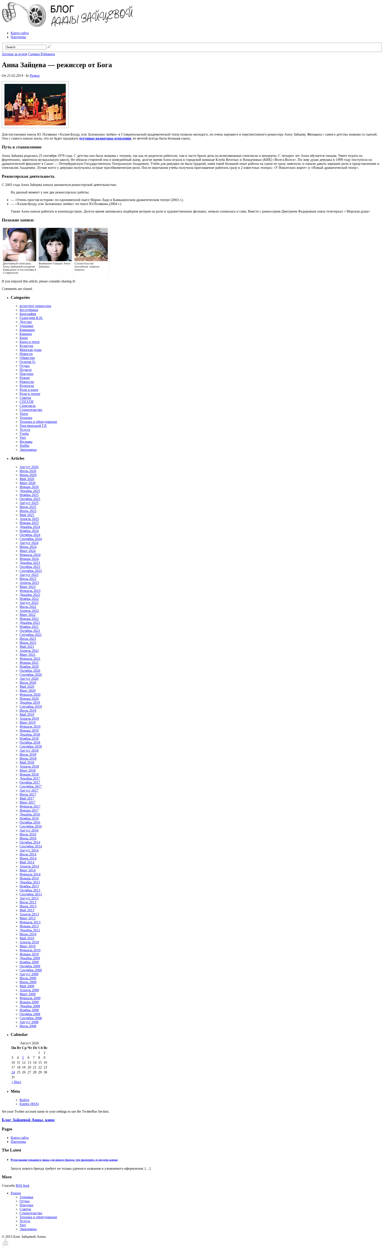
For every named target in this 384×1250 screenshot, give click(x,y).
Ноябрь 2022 (29, 599)
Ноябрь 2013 (29, 886)
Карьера (26, 334)
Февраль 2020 (30, 694)
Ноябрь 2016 (29, 818)
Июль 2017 (28, 794)
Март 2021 (28, 655)
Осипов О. (28, 362)
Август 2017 (29, 790)
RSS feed (22, 1185)
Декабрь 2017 (30, 778)
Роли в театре (30, 394)
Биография (28, 314)
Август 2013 (29, 898)
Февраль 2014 (30, 874)
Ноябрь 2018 (29, 738)
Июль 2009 (28, 978)
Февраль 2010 (30, 950)
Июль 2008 (28, 1026)
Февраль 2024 (30, 555)
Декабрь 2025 (30, 491)
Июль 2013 (28, 902)
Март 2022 (28, 615)
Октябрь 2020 (30, 670)
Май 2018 (27, 762)
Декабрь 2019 (30, 702)
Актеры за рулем (14, 54)
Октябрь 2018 (30, 742)
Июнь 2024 (28, 547)
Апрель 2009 (29, 990)
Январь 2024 (29, 559)
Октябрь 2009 (30, 966)
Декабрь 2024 (30, 527)
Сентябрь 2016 (31, 826)
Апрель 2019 (29, 718)
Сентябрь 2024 (31, 539)
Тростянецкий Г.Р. (33, 426)
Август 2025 (29, 503)
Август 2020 (29, 678)
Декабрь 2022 (30, 595)
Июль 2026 (28, 471)
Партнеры (18, 37)
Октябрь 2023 (30, 567)
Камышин (27, 330)
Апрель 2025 (29, 519)
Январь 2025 (29, 523)
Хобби (24, 446)
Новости (26, 354)
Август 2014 (29, 850)
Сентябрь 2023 (31, 571)
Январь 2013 (29, 926)
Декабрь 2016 (30, 814)
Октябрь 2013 (30, 890)
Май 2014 (27, 862)
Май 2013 (27, 910)
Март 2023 (28, 587)
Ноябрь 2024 (29, 531)
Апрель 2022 (29, 611)
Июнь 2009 (28, 982)
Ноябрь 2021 (29, 627)
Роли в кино (29, 390)
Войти (24, 1100)
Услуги (25, 430)
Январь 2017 (29, 810)
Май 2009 (27, 986)
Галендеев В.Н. (31, 318)
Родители (27, 386)
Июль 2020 (28, 682)
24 (13, 1072)
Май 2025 (27, 515)
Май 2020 (27, 686)
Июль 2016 (28, 834)
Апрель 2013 (29, 914)
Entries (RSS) (29, 1104)
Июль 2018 (28, 754)
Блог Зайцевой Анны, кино (28, 1120)
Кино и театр (30, 342)
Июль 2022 (28, 607)
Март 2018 (28, 770)
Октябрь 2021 (30, 631)
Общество (27, 358)
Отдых (25, 366)
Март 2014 (28, 870)
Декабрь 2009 (30, 958)
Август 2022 (29, 603)
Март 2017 (28, 802)
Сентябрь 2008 (31, 1018)
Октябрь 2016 (30, 822)
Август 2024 (29, 543)
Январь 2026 (29, 487)
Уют (23, 438)
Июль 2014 (28, 854)
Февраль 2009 (30, 998)
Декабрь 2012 (30, 930)
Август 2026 (29, 467)
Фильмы (26, 442)
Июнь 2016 (28, 838)
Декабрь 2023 (30, 563)
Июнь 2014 (28, 858)
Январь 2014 (29, 878)
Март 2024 (28, 551)
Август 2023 (29, 575)
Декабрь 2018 (30, 734)
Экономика (28, 449)
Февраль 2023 (30, 591)
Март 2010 (28, 946)
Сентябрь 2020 (31, 674)
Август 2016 (29, 830)
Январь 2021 (29, 662)
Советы (25, 398)
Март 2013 (28, 918)
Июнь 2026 (28, 475)
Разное (35, 75)
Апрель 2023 (29, 583)
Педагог (26, 370)
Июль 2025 (28, 507)
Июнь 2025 (28, 511)
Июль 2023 (28, 579)
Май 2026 (27, 479)
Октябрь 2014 (30, 842)
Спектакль (28, 406)
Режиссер (27, 382)
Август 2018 (29, 750)
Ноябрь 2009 (29, 962)
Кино (24, 338)
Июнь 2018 (28, 758)
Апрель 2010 (29, 942)
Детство (26, 322)
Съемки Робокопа (41, 54)
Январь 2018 (29, 774)
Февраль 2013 (30, 922)
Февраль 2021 (30, 658)
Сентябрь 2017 (31, 786)
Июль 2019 (28, 710)
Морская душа (30, 350)
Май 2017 (27, 798)
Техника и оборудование (38, 422)
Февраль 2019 (30, 726)
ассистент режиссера (35, 306)
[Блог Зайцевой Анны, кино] (68, 25)
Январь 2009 (29, 1002)
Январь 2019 (29, 730)
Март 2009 (28, 994)
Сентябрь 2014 (31, 846)
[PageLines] (5, 1246)
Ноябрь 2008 (29, 1010)
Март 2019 (28, 722)
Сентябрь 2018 (31, 746)
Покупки (26, 374)
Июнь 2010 (28, 934)
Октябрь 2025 (30, 499)
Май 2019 (27, 714)
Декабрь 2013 (30, 882)
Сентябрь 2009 (31, 970)
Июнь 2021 (28, 643)
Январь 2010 (29, 954)
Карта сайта (20, 33)
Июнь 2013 (28, 906)
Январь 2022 (29, 619)
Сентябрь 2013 (31, 894)
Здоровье (26, 326)
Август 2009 (29, 974)
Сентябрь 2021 (31, 635)
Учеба (24, 434)
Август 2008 (29, 1022)
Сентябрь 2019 (31, 706)
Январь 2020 (29, 698)
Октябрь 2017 (30, 782)
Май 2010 (27, 938)
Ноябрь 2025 (29, 495)
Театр (24, 414)
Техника (26, 418)
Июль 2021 (28, 639)
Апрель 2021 (29, 651)
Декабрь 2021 (30, 623)
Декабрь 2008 (30, 1006)
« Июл (16, 1082)
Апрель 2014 (29, 866)
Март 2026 (28, 483)
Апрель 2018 (29, 766)
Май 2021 (27, 647)
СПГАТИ (27, 402)
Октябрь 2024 (30, 535)
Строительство (31, 410)
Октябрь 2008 (30, 1014)
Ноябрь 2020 (29, 666)
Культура (26, 346)
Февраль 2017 (30, 806)
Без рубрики (29, 310)
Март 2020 (28, 690)
